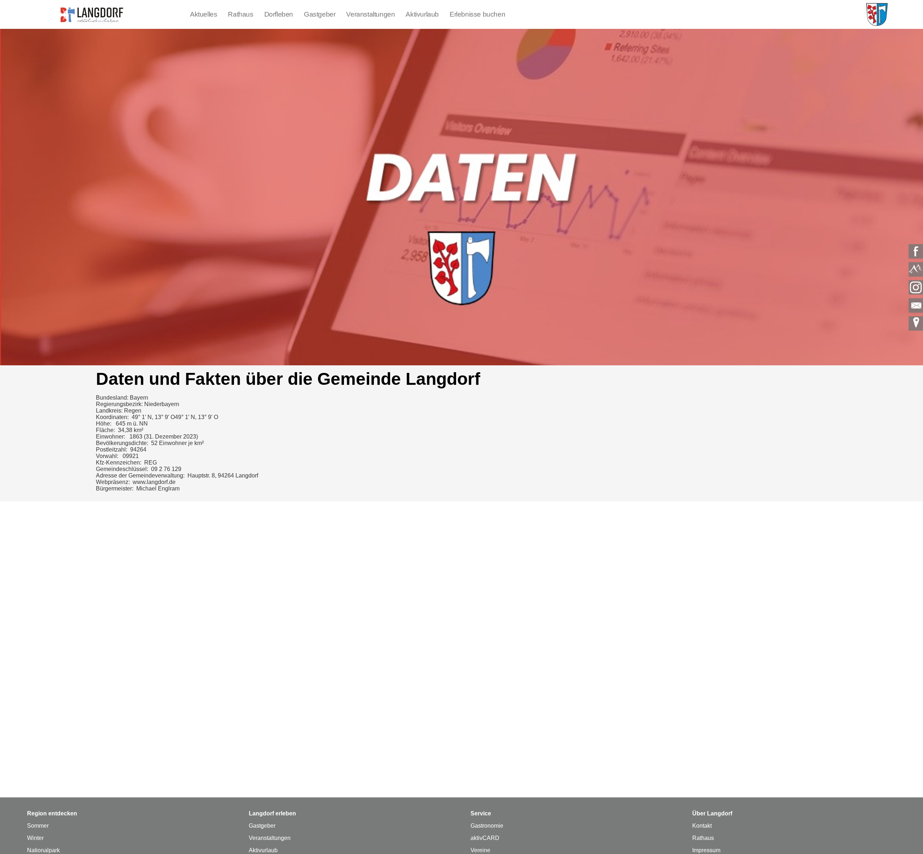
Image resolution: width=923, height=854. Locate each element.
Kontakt (702, 826)
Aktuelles (203, 14)
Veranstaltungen (370, 14)
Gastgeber (319, 14)
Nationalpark (43, 850)
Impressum (706, 850)
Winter (35, 838)
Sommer (38, 826)
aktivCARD (485, 838)
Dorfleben (278, 14)
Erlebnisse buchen (477, 14)
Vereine (480, 850)
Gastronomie (487, 826)
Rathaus (240, 14)
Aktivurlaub (422, 14)
